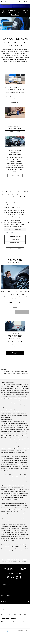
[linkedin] (21, 577)
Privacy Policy (5, 618)
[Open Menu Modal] (2, 2)
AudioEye (13, 618)
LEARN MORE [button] (15, 175)
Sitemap (11, 614)
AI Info (24, 614)
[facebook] (8, 577)
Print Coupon (15, 242)
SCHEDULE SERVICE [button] (15, 132)
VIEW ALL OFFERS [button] (15, 249)
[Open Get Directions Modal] (29, 2)
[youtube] (12, 577)
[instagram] (17, 577)
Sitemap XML (17, 614)
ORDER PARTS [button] (14, 102)
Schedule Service (21, 6)
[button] (28, 17)
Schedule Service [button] (15, 302)
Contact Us (15, 239)
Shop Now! (15, 15)
